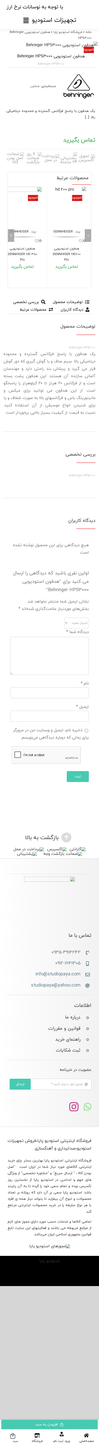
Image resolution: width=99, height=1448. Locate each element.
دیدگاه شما (77, 632)
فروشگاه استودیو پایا (68, 32)
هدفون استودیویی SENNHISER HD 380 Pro (22, 254)
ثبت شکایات (68, 1050)
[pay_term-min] (51, 156)
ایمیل (82, 707)
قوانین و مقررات (64, 1028)
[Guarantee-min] (15, 154)
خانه (88, 32)
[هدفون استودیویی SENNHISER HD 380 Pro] (22, 206)
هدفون (35, 86)
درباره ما (72, 1017)
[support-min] (68, 154)
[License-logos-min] (49, 1246)
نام (85, 683)
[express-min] (86, 156)
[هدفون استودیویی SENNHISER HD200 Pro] (66, 206)
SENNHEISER (63, 231)
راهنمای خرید (67, 1039)
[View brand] (78, 74)
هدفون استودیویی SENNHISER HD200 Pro (66, 254)
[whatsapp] (87, 1107)
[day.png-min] (33, 154)
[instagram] (73, 1107)
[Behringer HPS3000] (49, 45)
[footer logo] (49, 878)
